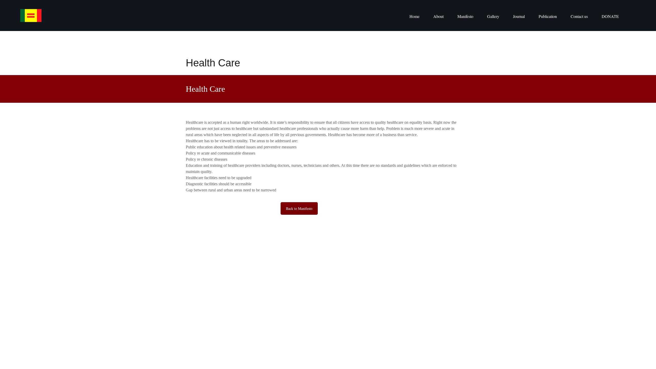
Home (414, 16)
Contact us (579, 16)
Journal (519, 16)
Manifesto (465, 16)
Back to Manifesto (299, 208)
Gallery (493, 16)
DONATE (610, 16)
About (438, 16)
